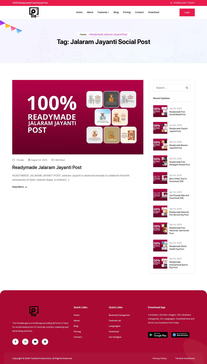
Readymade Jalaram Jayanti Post (47, 167)
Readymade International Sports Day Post (178, 265)
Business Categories (119, 315)
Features (102, 12)
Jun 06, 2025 (175, 108)
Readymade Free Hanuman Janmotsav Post (179, 231)
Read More (18, 187)
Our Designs (115, 337)
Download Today (184, 3)
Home (79, 12)
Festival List (115, 320)
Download (153, 12)
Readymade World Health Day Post (177, 247)
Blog (116, 12)
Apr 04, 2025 (175, 142)
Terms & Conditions (185, 358)
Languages (114, 326)
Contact (139, 12)
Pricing (127, 12)
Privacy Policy (160, 358)
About (90, 12)
